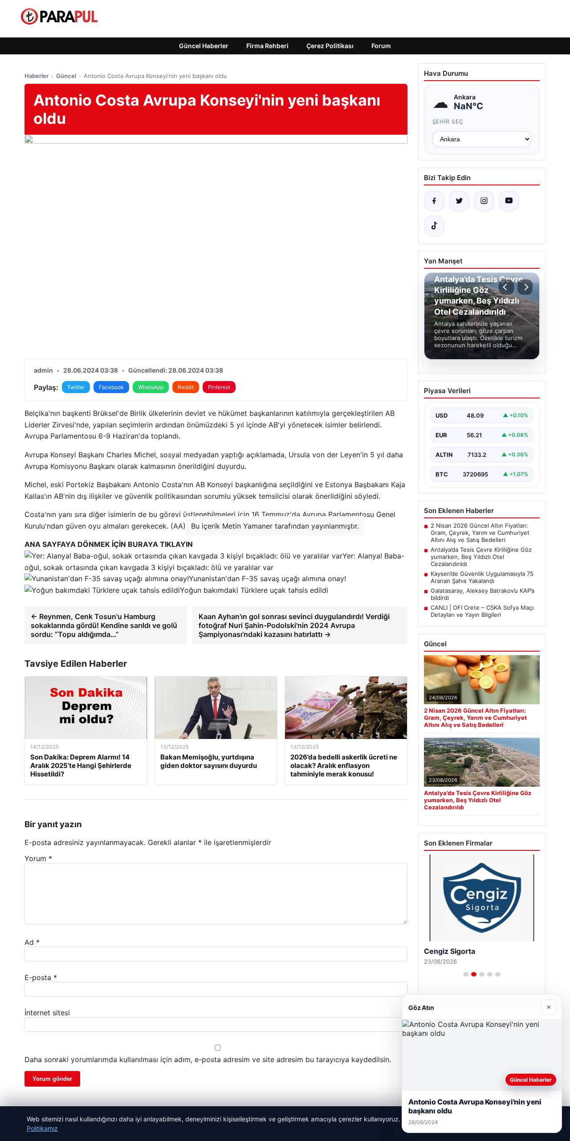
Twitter (76, 387)
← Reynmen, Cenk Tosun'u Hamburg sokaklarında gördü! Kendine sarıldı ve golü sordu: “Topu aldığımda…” (104, 625)
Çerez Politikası (330, 45)
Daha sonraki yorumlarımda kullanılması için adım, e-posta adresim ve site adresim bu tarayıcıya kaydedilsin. (207, 1059)
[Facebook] (434, 201)
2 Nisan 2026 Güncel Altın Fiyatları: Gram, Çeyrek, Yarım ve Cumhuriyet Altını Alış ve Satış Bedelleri (480, 532)
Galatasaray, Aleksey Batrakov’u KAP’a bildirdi (482, 594)
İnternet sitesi (47, 1012)
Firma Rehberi (267, 45)
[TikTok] (434, 226)
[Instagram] (484, 201)
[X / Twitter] (459, 201)
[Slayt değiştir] (465, 974)
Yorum (38, 858)
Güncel (66, 75)
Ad (32, 942)
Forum (381, 45)
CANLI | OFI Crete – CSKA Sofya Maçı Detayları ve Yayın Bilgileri (482, 611)
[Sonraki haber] (525, 287)
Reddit (186, 387)
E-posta (40, 977)
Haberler (36, 75)
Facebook (111, 387)
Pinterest (219, 387)
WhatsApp (150, 387)
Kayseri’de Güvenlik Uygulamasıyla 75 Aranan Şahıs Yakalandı (482, 577)
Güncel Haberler (203, 45)
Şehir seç (448, 121)
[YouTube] (509, 201)
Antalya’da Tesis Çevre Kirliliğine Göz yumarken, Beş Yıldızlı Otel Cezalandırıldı (481, 556)
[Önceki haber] (506, 287)
